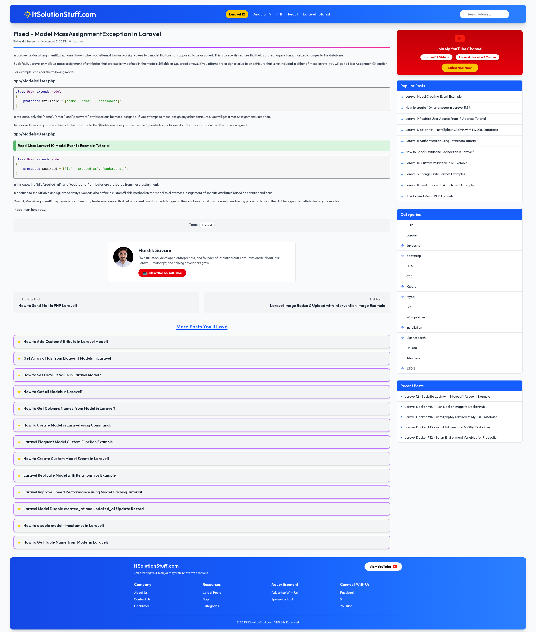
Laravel (207, 225)
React (293, 14)
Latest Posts (212, 592)
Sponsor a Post (282, 599)
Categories (211, 606)
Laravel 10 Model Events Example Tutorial (73, 145)
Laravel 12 (237, 14)
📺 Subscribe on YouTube (162, 273)
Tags (206, 599)
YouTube (346, 606)
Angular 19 (262, 14)
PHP (279, 14)
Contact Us (142, 599)
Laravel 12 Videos (436, 57)
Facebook (347, 592)
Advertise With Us (284, 592)
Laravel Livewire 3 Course (477, 57)
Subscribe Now (460, 68)
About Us (141, 592)
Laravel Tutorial (316, 14)
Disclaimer (141, 606)
